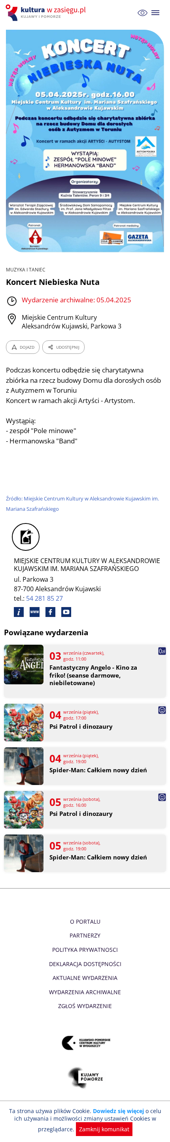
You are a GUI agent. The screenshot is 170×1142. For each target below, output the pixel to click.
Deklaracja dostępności (85, 964)
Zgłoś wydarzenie (85, 1006)
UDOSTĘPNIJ (67, 347)
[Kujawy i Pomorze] (85, 1077)
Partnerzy (85, 935)
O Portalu (85, 921)
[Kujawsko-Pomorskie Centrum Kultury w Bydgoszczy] (85, 1042)
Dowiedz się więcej (118, 1111)
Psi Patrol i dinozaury (81, 726)
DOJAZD (27, 347)
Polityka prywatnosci (85, 949)
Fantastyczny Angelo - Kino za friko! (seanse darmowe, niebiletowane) (93, 675)
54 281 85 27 (44, 598)
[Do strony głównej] (46, 12)
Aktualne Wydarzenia (85, 978)
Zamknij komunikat (104, 1129)
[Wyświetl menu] (155, 12)
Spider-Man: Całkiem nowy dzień (98, 770)
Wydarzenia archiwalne (85, 992)
